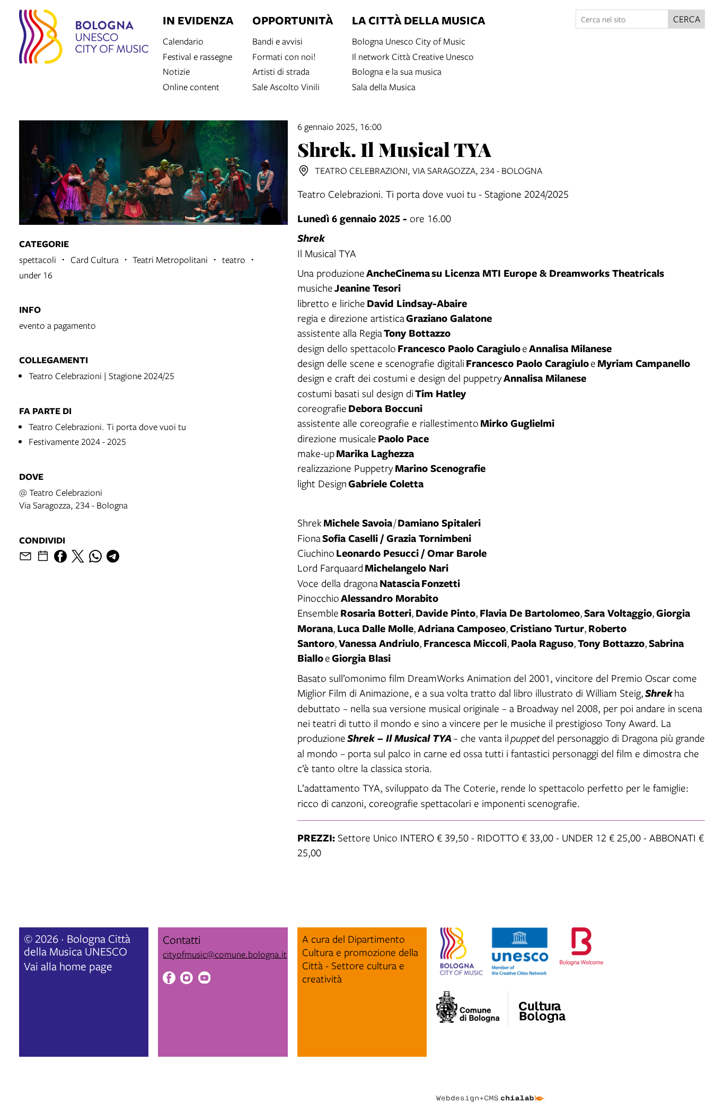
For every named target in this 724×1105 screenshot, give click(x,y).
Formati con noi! (284, 56)
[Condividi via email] (25, 556)
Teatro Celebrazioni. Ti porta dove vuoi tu (107, 426)
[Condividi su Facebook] (60, 556)
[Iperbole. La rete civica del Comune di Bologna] (472, 1008)
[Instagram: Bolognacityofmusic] (186, 979)
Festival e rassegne (197, 56)
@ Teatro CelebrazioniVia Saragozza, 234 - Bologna (73, 498)
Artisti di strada (281, 70)
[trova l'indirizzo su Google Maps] (303, 170)
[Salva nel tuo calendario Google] (43, 556)
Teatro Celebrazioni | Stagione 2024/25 (101, 376)
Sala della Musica (384, 86)
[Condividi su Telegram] (113, 556)
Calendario (183, 40)
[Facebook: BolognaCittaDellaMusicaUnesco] (169, 979)
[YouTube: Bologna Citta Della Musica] (204, 979)
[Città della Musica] (542, 1005)
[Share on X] (78, 556)
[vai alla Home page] (83, 38)
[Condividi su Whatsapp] (95, 556)
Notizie (176, 70)
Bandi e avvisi (277, 40)
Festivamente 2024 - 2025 (77, 441)
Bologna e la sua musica (397, 70)
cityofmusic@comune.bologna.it (225, 954)
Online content (191, 86)
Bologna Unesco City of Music (408, 40)
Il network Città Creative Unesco (413, 56)
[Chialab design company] (490, 1089)
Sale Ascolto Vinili (286, 86)
